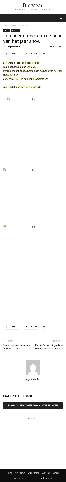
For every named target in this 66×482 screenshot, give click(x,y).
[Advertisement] (33, 290)
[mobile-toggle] (5, 18)
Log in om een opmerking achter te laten (33, 405)
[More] (44, 54)
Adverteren (20, 472)
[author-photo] (33, 375)
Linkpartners (33, 472)
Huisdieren (25, 25)
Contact (55, 472)
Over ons (46, 472)
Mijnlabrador (14, 46)
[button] (61, 18)
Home (5, 25)
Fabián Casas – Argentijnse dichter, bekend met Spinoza (49, 347)
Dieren (14, 25)
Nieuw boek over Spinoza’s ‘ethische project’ (16, 347)
